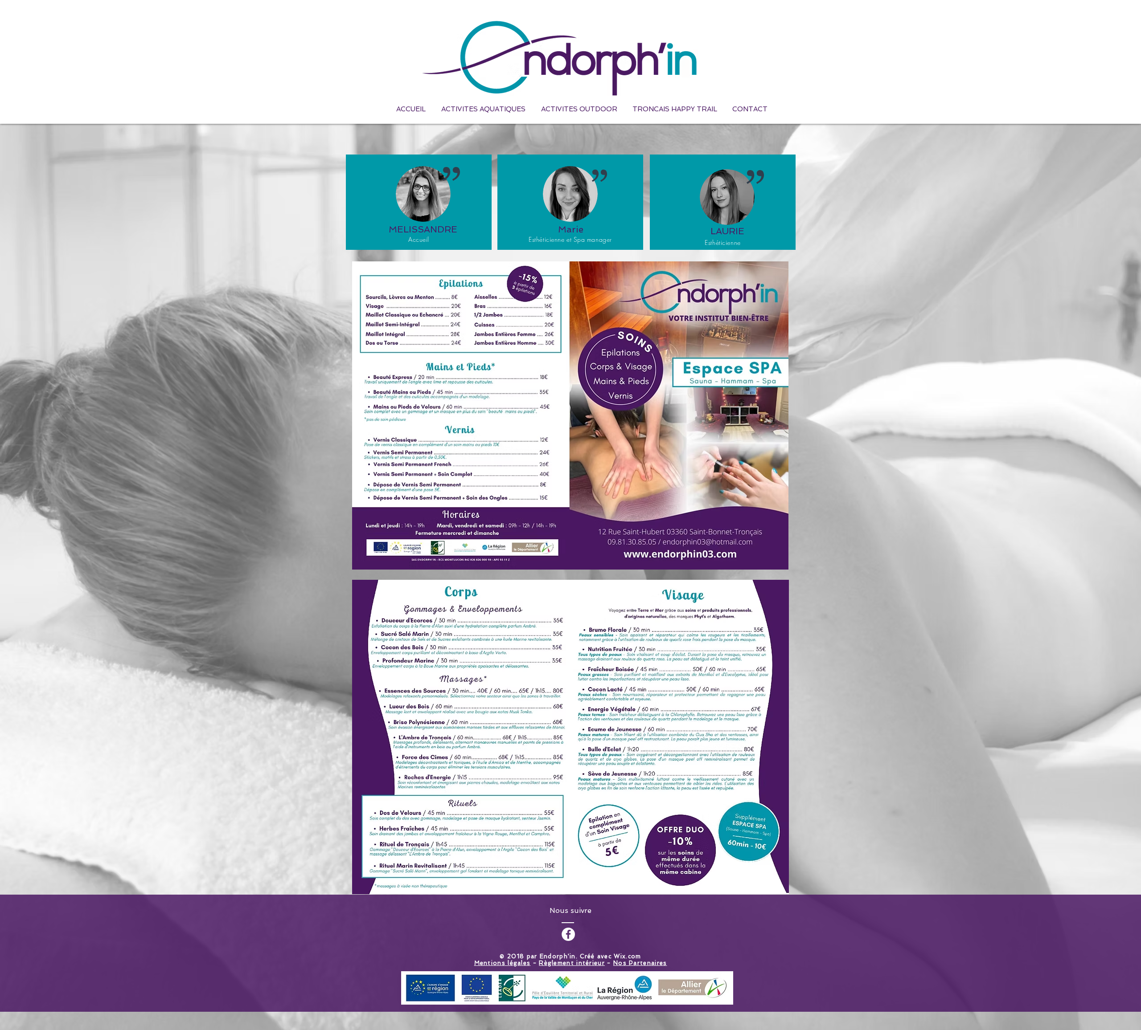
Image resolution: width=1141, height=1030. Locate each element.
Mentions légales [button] (502, 963)
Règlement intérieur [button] (572, 963)
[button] (579, 109)
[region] (570, 202)
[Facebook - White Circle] (568, 934)
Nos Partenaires (640, 963)
